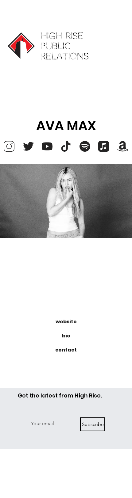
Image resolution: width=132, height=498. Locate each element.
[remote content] (66, 283)
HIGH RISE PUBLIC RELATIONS (64, 46)
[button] (66, 322)
